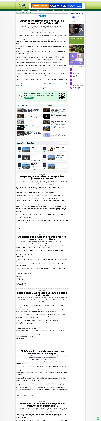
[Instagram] (72, 1)
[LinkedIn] (45, 30)
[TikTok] (83, 1)
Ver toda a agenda (61, 143)
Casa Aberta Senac (60, 147)
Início (17, 12)
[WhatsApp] (39, 30)
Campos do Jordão (30, 12)
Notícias (22, 12)
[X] (78, 1)
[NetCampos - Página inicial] (22, 5)
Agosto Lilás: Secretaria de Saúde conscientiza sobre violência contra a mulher (32, 133)
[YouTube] (80, 1)
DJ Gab (32, 147)
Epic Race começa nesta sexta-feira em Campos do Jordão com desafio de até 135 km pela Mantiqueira (32, 116)
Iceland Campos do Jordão (57, 134)
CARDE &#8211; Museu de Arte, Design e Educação (58, 110)
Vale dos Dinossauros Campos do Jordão (58, 122)
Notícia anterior (42, 174)
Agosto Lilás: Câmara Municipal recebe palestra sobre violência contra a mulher (31, 110)
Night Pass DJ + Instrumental (34, 164)
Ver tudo (81, 66)
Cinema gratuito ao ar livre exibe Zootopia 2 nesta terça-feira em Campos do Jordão (32, 127)
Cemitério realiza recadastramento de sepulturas (32, 121)
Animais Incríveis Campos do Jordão (59, 115)
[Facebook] (75, 1)
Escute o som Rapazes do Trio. (23, 273)
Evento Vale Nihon (60, 155)
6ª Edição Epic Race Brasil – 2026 (35, 155)
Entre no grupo (29, 97)
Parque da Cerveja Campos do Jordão (57, 128)
